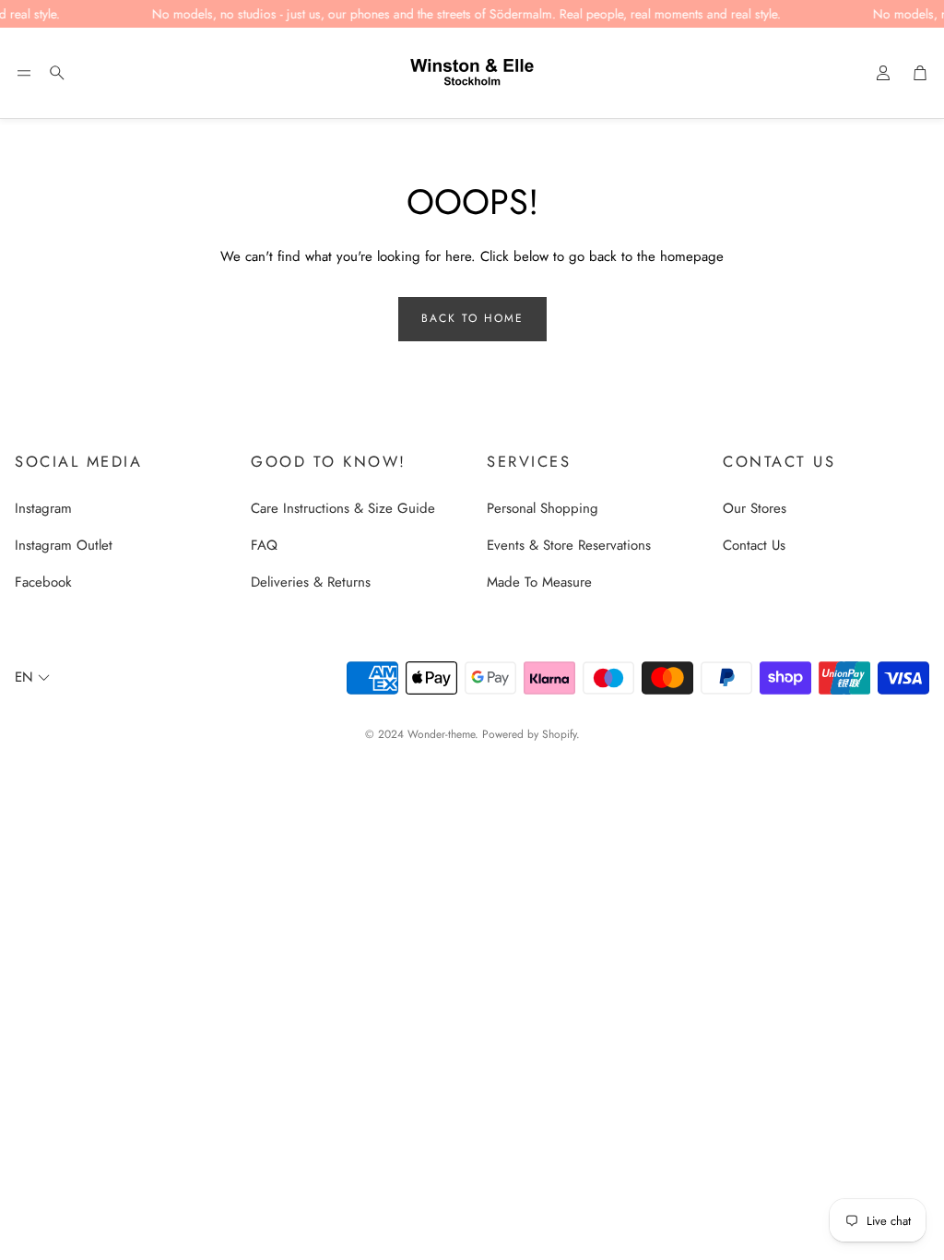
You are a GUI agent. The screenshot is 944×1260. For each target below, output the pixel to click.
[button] (24, 73)
